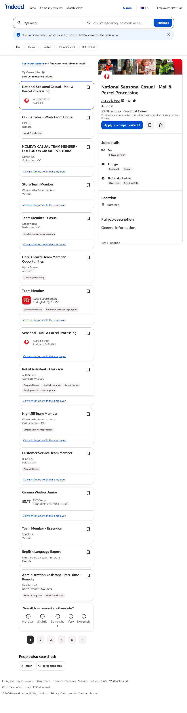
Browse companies (64, 681)
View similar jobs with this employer (44, 171)
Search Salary (74, 8)
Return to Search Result (158, 61)
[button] (47, 88)
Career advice (25, 681)
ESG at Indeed (41, 687)
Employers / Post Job (170, 8)
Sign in (127, 8)
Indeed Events (98, 681)
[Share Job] (161, 125)
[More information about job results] (43, 72)
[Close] (168, 34)
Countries (8, 687)
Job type (47, 47)
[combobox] (49, 22)
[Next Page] (82, 640)
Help (28, 687)
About (19, 687)
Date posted (88, 47)
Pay (18, 47)
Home (32, 8)
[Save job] (150, 125)
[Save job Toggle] (88, 87)
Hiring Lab (8, 681)
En (144, 8)
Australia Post (110, 100)
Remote (32, 47)
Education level (67, 47)
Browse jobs (43, 681)
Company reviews (51, 8)
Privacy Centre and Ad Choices (69, 693)
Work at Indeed (118, 681)
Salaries (82, 681)
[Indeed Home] (14, 6)
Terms (93, 693)
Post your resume (33, 63)
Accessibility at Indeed (35, 693)
